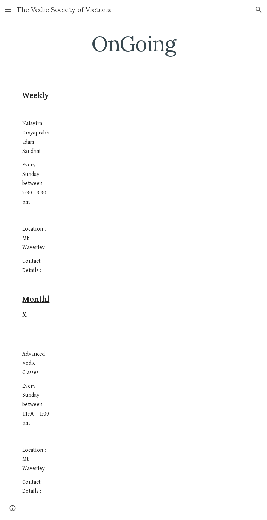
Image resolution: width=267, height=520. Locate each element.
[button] (8, 9)
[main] (133, 43)
